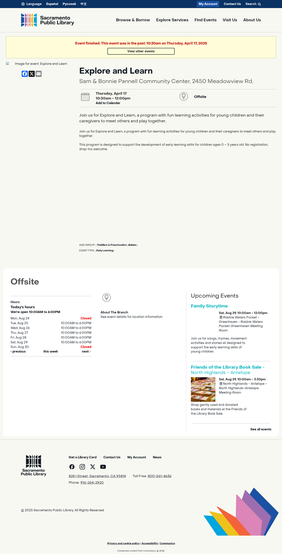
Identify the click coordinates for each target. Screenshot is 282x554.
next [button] (85, 351)
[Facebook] (72, 467)
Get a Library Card (82, 457)
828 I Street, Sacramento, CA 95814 (97, 476)
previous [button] (19, 351)
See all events (260, 429)
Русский (69, 4)
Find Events (206, 20)
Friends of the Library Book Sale (228, 370)
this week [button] (50, 351)
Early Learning (104, 250)
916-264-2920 (92, 483)
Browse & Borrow (133, 20)
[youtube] (103, 467)
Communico (167, 543)
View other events (141, 51)
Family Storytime (209, 306)
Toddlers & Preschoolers (112, 245)
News (157, 457)
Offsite (200, 97)
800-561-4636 (160, 476)
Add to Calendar (108, 103)
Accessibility (150, 543)
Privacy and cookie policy (123, 543)
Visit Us (230, 20)
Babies (132, 245)
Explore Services (172, 20)
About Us (252, 20)
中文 (84, 4)
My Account (208, 4)
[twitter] (92, 467)
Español (52, 4)
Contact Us (232, 4)
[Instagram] (82, 467)
